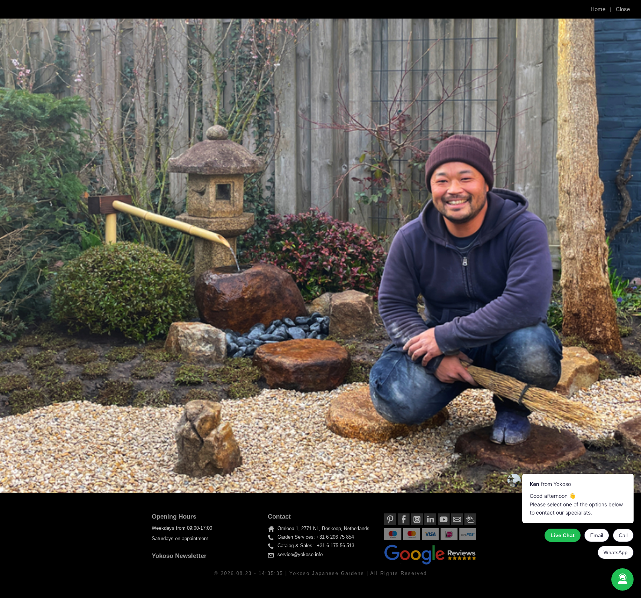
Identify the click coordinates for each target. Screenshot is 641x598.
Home (598, 9)
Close (623, 9)
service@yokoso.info (300, 554)
